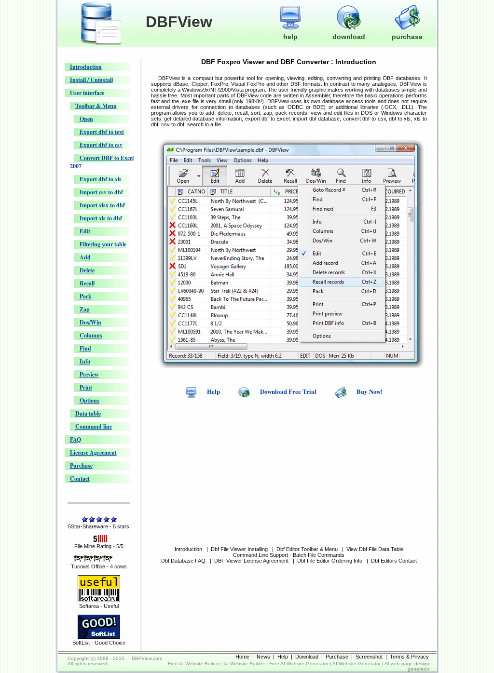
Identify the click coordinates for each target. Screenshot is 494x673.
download (348, 36)
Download (306, 657)
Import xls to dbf (101, 218)
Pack (86, 296)
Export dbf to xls (101, 179)
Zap (85, 309)
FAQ (75, 439)
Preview (89, 374)
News (263, 657)
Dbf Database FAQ (183, 561)
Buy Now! (370, 391)
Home (242, 657)
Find (85, 348)
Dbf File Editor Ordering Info (329, 561)
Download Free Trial (288, 391)
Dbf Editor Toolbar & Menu (307, 549)
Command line (93, 426)
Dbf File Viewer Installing (239, 549)
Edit (85, 231)
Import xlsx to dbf (102, 205)
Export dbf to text (102, 132)
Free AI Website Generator (299, 663)
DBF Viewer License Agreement (251, 561)
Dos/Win (90, 322)
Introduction (86, 67)
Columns (91, 335)
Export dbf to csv (101, 145)
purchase (407, 36)
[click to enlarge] (291, 366)
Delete (87, 270)
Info (85, 361)
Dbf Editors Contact (394, 561)
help (290, 36)
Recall (87, 283)
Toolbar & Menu (96, 106)
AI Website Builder (244, 663)
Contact (80, 478)
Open (86, 119)
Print (86, 387)
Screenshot (369, 657)
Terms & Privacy (409, 657)
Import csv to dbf (101, 192)
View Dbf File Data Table (374, 549)
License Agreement (93, 452)
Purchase (81, 465)
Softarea (89, 606)
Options (89, 400)
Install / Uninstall (91, 80)
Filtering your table (103, 244)
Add (85, 257)
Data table (88, 413)
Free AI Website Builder (194, 663)
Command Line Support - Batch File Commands (288, 555)
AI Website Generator (356, 663)
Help (213, 391)
